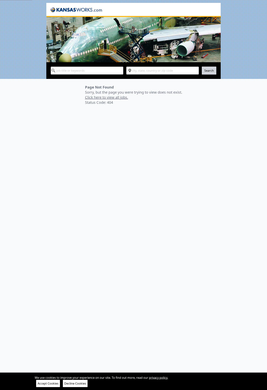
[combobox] (87, 71)
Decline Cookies (75, 383)
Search (209, 71)
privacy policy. (158, 378)
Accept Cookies (48, 383)
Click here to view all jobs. (106, 97)
